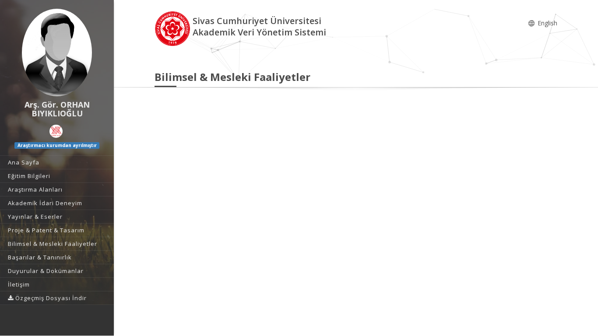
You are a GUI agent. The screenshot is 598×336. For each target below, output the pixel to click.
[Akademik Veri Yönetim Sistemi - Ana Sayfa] (174, 28)
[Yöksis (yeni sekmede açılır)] (56, 131)
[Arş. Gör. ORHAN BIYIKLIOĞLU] (57, 52)
